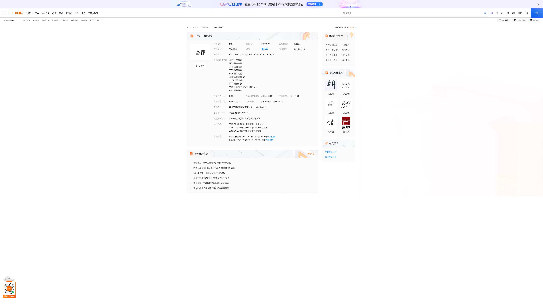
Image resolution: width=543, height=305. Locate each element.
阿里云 (189, 27)
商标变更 (345, 54)
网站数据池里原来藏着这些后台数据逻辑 (211, 188)
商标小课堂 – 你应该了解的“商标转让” (210, 172)
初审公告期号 (219, 95)
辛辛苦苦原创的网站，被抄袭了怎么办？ (211, 178)
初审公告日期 (252, 95)
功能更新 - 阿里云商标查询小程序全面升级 (212, 162)
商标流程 (217, 123)
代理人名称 (218, 118)
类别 (248, 49)
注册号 (249, 43)
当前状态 (283, 43)
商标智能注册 (332, 44)
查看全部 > (311, 154)
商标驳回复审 (332, 49)
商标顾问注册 (332, 59)
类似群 (216, 54)
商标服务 (205, 27)
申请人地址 (218, 113)
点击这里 (353, 27)
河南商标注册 (331, 152)
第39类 (264, 49)
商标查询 (345, 59)
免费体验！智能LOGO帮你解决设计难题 (211, 183)
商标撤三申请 (332, 54)
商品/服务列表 (220, 59)
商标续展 (345, 44)
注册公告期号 (285, 95)
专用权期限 (251, 101)
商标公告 (217, 136)
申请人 (216, 106)
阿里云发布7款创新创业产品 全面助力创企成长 (214, 167)
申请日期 (283, 49)
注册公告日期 (219, 101)
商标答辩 (345, 49)
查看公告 (271, 136)
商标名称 (217, 43)
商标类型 (217, 49)
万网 (196, 27)
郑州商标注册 (331, 157)
